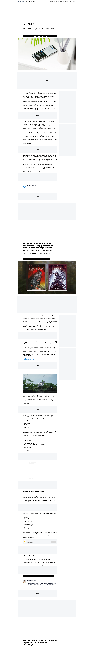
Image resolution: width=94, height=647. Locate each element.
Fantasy (56, 191)
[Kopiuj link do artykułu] (55, 259)
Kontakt (74, 1)
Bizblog (61, 1)
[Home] (29, 1)
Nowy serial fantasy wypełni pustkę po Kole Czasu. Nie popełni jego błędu (38, 558)
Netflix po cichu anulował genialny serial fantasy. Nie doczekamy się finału (38, 560)
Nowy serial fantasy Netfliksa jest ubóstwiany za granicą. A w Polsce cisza (38, 565)
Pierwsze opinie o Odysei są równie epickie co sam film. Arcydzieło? (37, 559)
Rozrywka (52, 1)
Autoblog (66, 1)
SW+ (71, 1)
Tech (56, 1)
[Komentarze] (52, 259)
